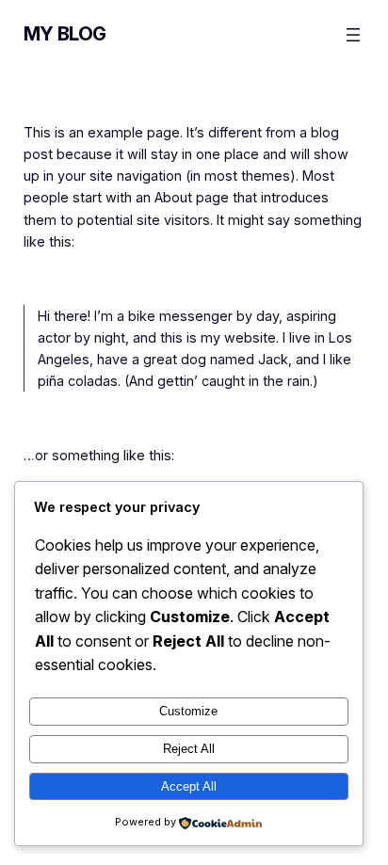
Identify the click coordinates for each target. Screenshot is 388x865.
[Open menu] (353, 35)
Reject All (189, 749)
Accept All (189, 786)
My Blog (65, 34)
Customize (188, 711)
